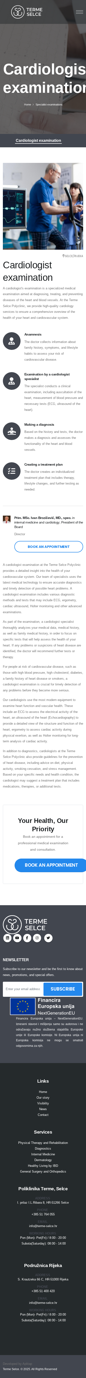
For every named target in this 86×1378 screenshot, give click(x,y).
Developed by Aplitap (17, 1364)
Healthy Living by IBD (43, 1166)
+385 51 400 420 (43, 1291)
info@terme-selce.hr (43, 1226)
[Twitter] (17, 938)
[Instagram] (7, 938)
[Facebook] (27, 938)
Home (27, 104)
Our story (43, 1097)
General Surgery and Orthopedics (43, 1171)
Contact (43, 1115)
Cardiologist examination (38, 140)
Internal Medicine (43, 1154)
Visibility (43, 1103)
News (43, 1109)
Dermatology (43, 1160)
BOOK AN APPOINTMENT (49, 546)
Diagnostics (43, 1148)
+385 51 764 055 (43, 1214)
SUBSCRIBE (63, 989)
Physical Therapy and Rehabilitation (43, 1143)
